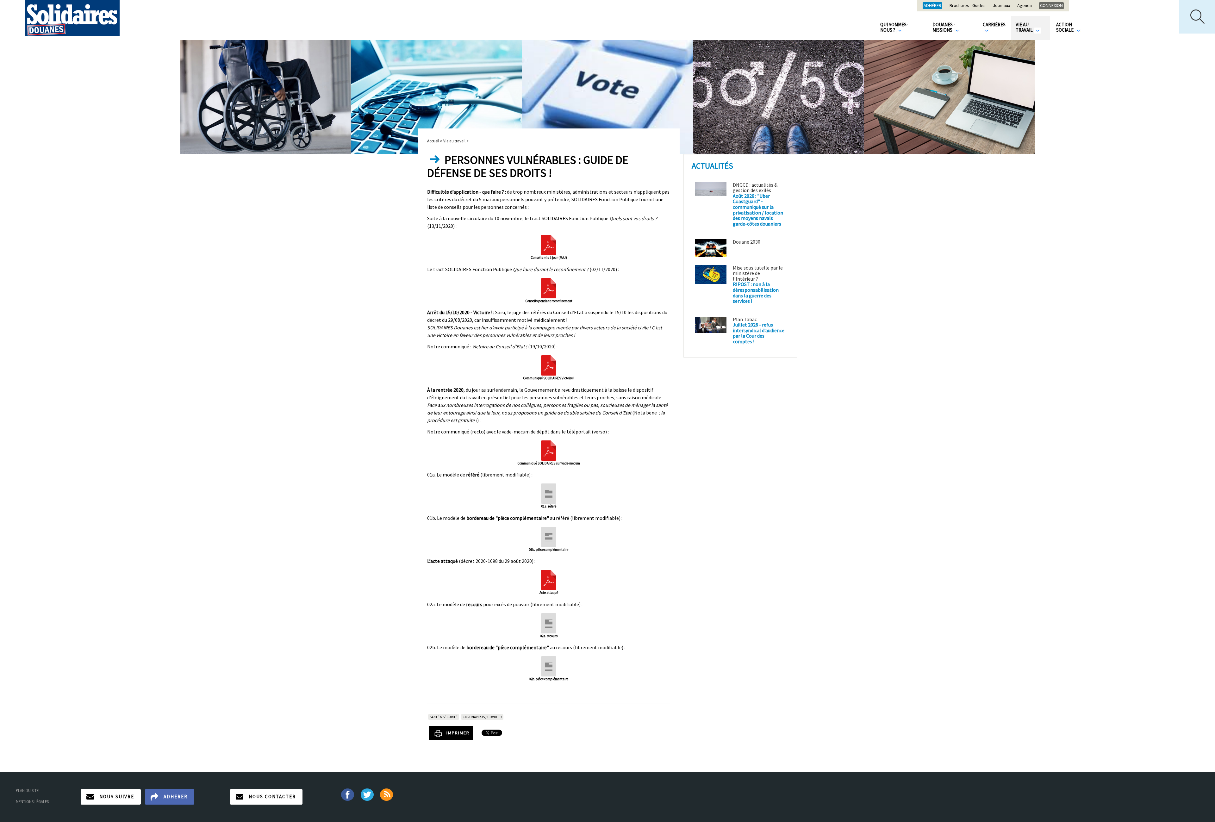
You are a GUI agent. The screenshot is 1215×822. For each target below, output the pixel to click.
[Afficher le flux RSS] (387, 794)
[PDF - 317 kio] (549, 287)
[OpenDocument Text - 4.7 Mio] (549, 493)
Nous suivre (116, 797)
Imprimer (458, 733)
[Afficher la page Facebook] (347, 794)
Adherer (176, 797)
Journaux (1001, 5)
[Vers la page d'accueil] (72, 18)
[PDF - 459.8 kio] (549, 365)
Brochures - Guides (968, 5)
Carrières (994, 25)
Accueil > (435, 140)
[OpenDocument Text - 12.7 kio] (549, 536)
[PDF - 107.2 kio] (549, 579)
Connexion (1051, 5)
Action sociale (1065, 27)
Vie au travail (1025, 27)
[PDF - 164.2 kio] (549, 244)
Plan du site (27, 790)
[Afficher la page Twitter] (367, 794)
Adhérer (932, 5)
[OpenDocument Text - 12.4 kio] (549, 666)
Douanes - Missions (943, 27)
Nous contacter (272, 797)
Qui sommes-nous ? (894, 27)
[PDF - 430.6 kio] (549, 449)
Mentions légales (32, 801)
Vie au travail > (456, 140)
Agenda (1024, 5)
